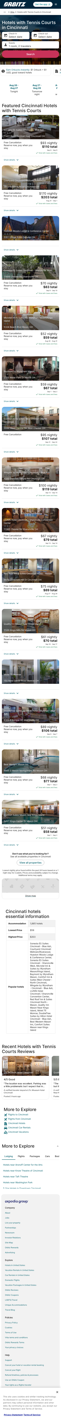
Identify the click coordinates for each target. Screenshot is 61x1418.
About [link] (7, 1213)
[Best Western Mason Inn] (30, 769)
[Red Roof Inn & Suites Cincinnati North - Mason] (30, 579)
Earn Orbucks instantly (17, 69)
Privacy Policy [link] (11, 1322)
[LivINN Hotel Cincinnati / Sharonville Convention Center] (30, 528)
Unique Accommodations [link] (16, 1305)
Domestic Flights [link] (12, 1280)
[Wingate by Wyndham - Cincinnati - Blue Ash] (30, 478)
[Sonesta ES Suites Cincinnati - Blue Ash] (30, 135)
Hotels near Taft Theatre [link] (15, 1176)
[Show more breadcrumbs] (5, 12)
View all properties (30, 862)
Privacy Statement (13, 1415)
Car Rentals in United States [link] (17, 1275)
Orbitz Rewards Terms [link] (14, 1342)
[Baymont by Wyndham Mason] (30, 376)
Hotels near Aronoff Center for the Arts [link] (22, 1164)
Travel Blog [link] (10, 1310)
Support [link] (8, 1360)
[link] (30, 1115)
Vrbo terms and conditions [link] (16, 1337)
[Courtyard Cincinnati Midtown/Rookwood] (30, 186)
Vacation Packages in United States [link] (20, 1285)
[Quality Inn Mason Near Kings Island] (30, 629)
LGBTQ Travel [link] (11, 1300)
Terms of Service (32, 1415)
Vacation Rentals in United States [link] (19, 1270)
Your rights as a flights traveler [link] (18, 1385)
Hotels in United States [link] (15, 1265)
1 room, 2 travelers (20, 46)
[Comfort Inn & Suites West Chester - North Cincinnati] (30, 427)
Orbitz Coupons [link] (12, 1295)
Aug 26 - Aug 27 (14, 86)
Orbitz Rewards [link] (11, 1247)
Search (30, 54)
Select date (15, 36)
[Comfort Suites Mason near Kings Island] (30, 820)
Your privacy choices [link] (14, 1347)
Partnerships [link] (10, 1228)
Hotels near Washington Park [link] (18, 1182)
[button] (30, 160)
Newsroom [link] (9, 1232)
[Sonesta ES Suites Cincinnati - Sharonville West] (30, 275)
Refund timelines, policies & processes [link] (21, 1375)
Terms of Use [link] (10, 1332)
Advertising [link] (10, 1252)
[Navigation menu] (56, 4)
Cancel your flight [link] (12, 1370)
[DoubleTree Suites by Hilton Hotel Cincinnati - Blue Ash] (30, 719)
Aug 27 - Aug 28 (37, 86)
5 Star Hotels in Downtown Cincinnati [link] (22, 1188)
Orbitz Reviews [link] (11, 1290)
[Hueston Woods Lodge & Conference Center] (30, 231)
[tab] (8, 1156)
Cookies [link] (8, 1327)
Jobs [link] (7, 1218)
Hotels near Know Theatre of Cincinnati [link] (23, 1170)
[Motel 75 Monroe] (30, 674)
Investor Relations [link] (13, 1237)
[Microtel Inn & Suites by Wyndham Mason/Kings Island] (30, 326)
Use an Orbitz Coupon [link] (14, 1380)
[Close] (57, 1392)
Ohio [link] (12, 12)
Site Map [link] (9, 1242)
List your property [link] (12, 1223)
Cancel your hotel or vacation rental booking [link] (24, 1365)
